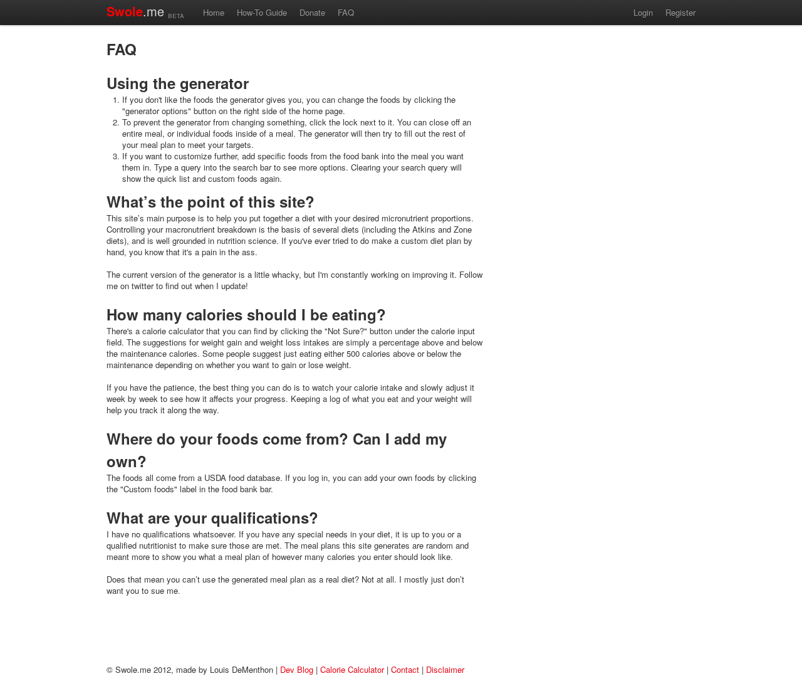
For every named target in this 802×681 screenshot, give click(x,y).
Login (643, 12)
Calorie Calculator (352, 669)
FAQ (346, 12)
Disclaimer (445, 669)
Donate (312, 12)
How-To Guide (262, 12)
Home (213, 12)
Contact (405, 669)
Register (680, 12)
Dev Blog (296, 669)
